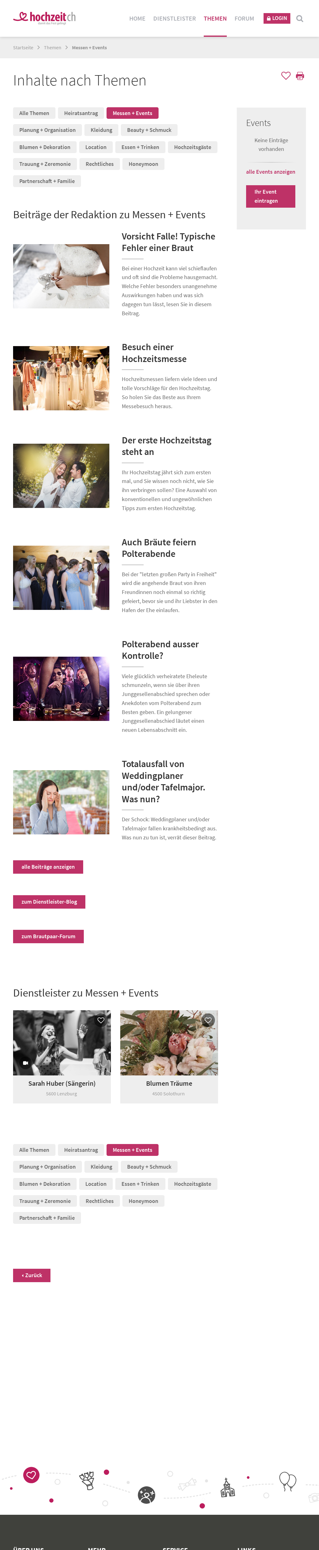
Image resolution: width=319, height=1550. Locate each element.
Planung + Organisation (47, 129)
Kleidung (101, 129)
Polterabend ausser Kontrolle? (160, 650)
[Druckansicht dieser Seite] (299, 76)
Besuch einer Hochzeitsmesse (154, 353)
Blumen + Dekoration (44, 147)
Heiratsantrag (81, 113)
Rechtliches (100, 163)
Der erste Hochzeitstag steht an (167, 446)
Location (96, 147)
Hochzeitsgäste (192, 147)
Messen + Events (132, 113)
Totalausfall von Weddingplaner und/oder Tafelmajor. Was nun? (163, 781)
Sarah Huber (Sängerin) (62, 1083)
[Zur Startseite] (44, 18)
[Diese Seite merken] (285, 76)
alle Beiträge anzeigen (48, 866)
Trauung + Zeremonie (45, 163)
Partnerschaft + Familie (47, 181)
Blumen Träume (169, 1083)
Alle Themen (34, 113)
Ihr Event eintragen (266, 196)
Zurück (33, 1275)
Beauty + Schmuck (149, 129)
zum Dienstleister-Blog (49, 901)
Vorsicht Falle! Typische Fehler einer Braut (168, 242)
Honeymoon (143, 163)
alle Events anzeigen (270, 171)
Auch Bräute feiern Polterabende (159, 548)
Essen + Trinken (140, 147)
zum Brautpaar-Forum (48, 936)
